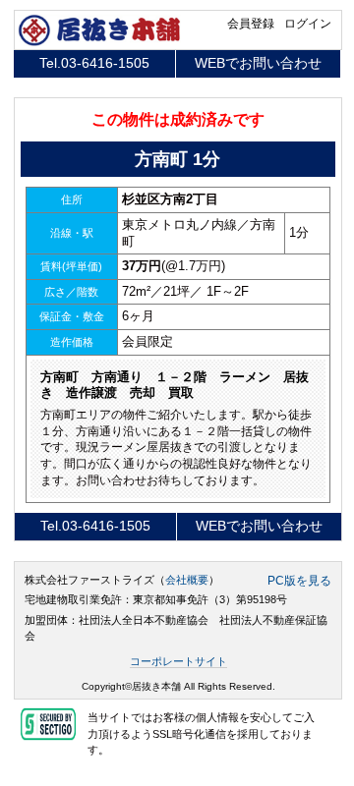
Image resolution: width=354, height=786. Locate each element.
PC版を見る (299, 581)
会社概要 (186, 580)
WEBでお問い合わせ (258, 63)
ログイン (307, 23)
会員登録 (250, 23)
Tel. (94, 63)
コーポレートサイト (178, 661)
